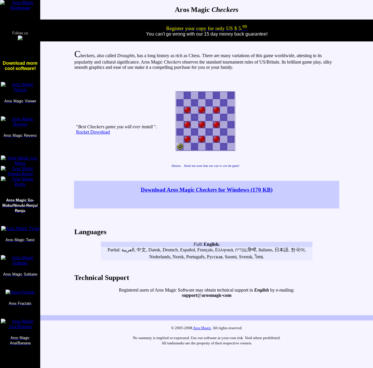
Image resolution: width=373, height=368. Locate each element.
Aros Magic (202, 328)
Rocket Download (93, 131)
